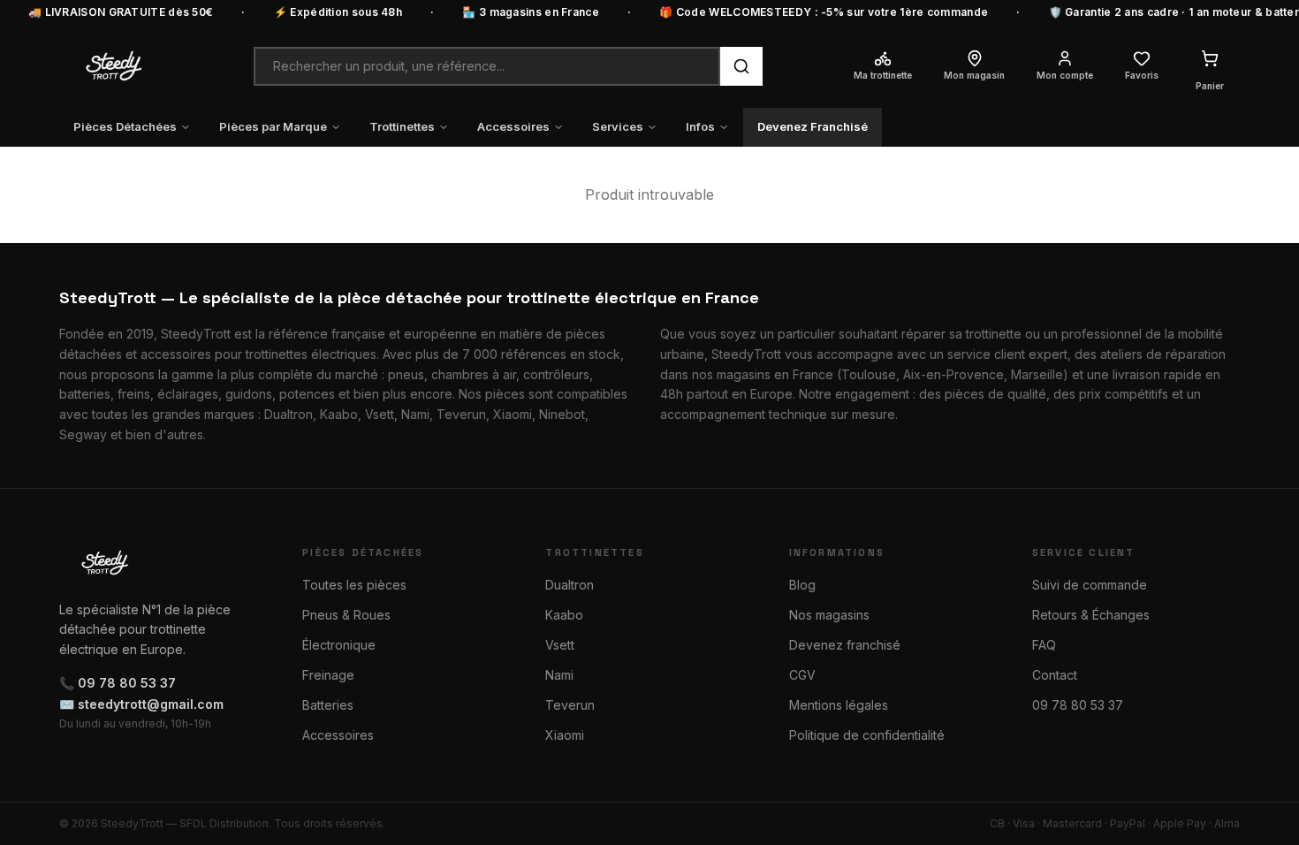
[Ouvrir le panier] (1209, 58)
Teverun (570, 704)
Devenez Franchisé (812, 126)
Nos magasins (829, 614)
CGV (802, 674)
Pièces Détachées (125, 126)
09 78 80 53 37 (1077, 704)
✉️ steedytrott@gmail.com (141, 704)
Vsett (559, 644)
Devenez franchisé (844, 644)
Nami (559, 674)
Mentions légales (838, 704)
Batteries (327, 704)
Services (617, 126)
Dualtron (569, 584)
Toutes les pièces (354, 584)
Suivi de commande (1089, 584)
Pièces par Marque (273, 126)
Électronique (339, 644)
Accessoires (513, 126)
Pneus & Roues (346, 614)
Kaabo (564, 614)
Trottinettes (402, 126)
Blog (802, 584)
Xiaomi (564, 734)
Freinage (328, 674)
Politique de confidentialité (867, 734)
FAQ (1044, 644)
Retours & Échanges (1091, 614)
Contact (1054, 674)
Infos (700, 126)
